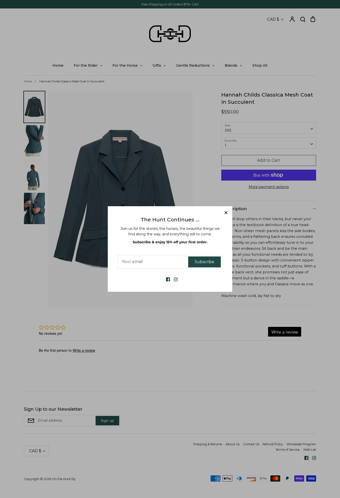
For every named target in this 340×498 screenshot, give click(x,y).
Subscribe (204, 261)
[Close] (226, 212)
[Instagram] (174, 279)
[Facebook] (166, 279)
